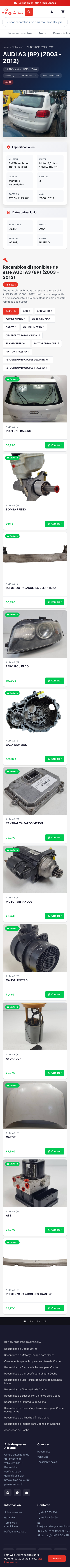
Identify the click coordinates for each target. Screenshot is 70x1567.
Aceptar (56, 1558)
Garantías (9, 1517)
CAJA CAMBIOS (42, 319)
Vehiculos (17, 47)
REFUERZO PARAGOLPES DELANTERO (28, 359)
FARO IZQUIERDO (16, 343)
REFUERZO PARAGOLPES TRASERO (26, 367)
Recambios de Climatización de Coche (26, 1417)
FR (38, 1321)
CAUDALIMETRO (33, 327)
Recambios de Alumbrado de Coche (25, 1389)
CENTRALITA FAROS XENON (23, 335)
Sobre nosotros (13, 1512)
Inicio (6, 47)
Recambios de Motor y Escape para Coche (29, 1355)
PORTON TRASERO (17, 351)
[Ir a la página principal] (13, 12)
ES (25, 1321)
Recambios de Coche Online (20, 1348)
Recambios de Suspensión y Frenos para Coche (32, 1395)
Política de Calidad (15, 1531)
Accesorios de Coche (16, 1430)
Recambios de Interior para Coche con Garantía (32, 1423)
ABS (26, 311)
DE (44, 1321)
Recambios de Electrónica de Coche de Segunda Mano (33, 1381)
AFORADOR (44, 311)
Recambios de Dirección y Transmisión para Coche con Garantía (34, 1410)
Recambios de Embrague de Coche (25, 1401)
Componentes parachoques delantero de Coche (32, 1361)
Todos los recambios (20, 33)
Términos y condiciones (11, 1524)
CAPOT (11, 327)
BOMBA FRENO (15, 319)
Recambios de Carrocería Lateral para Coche (30, 1373)
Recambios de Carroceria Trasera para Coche (31, 1367)
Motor (42, 33)
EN (31, 1321)
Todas (11, 311)
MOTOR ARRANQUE (46, 343)
